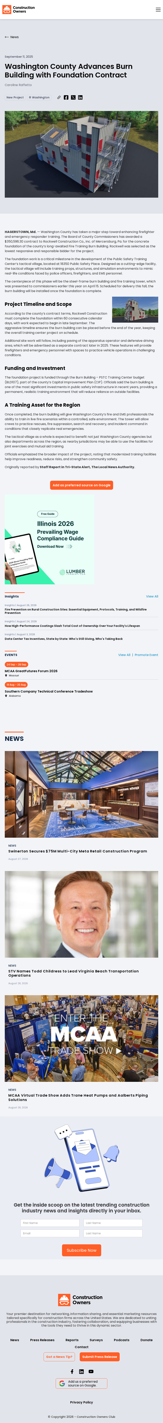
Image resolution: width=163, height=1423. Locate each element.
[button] (158, 9)
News (14, 1340)
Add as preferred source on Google (82, 485)
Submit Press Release (99, 1357)
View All (152, 596)
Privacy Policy (81, 1402)
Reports (72, 1340)
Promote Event (146, 655)
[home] (18, 9)
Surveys (96, 1340)
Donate (147, 1340)
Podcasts (121, 1340)
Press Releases (42, 1340)
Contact (81, 1347)
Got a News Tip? (59, 1357)
